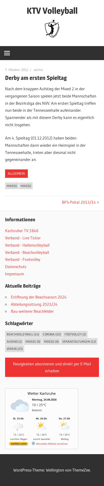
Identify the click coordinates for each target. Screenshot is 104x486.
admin (38, 70)
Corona (52, 334)
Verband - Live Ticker (23, 237)
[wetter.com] (18, 444)
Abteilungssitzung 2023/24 (34, 304)
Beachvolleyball (23, 334)
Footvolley (75, 334)
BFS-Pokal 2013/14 (79, 202)
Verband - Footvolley (22, 259)
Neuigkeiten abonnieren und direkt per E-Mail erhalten (52, 367)
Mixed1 (12, 186)
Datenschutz (15, 266)
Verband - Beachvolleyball (27, 252)
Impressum (14, 273)
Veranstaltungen (79, 341)
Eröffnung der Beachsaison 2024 (39, 296)
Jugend (14, 341)
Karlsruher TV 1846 (21, 230)
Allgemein (16, 173)
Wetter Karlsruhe (42, 393)
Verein (15, 349)
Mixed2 (26, 186)
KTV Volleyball (52, 10)
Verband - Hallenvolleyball (27, 245)
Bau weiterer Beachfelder (32, 311)
